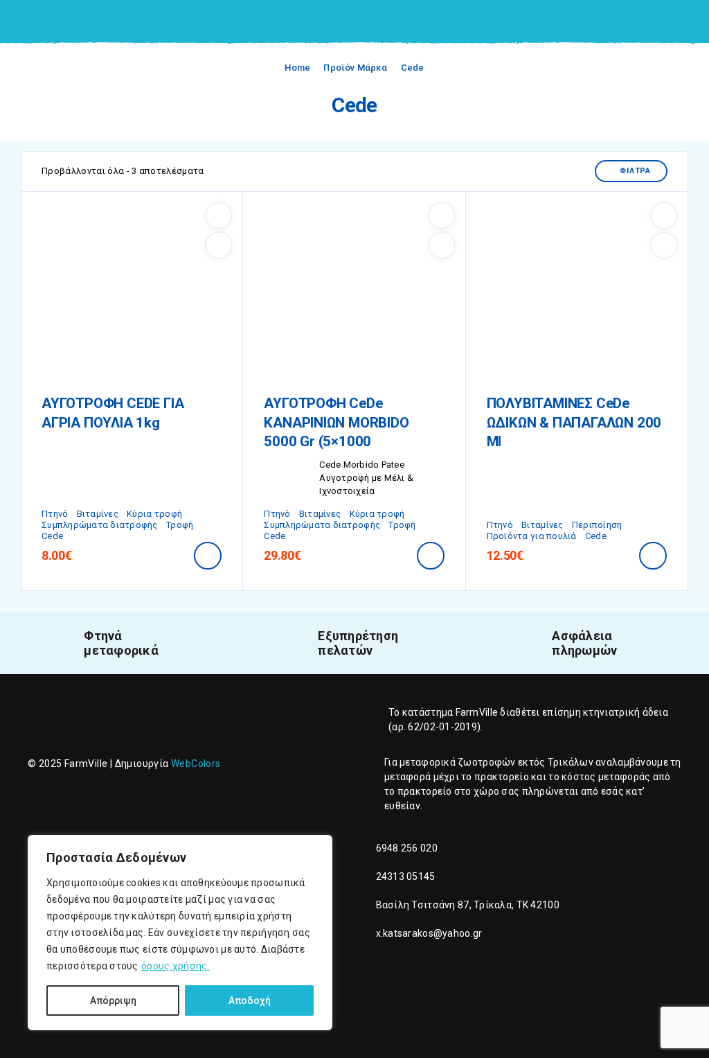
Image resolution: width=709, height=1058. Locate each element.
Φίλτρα (635, 170)
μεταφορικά (428, 762)
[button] (208, 556)
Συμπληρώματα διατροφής (100, 525)
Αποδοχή (249, 1000)
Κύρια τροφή (154, 514)
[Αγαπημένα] (219, 215)
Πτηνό (55, 514)
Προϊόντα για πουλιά (532, 536)
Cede (52, 536)
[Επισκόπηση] (219, 245)
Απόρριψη (113, 1000)
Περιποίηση (597, 525)
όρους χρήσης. (175, 965)
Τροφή (179, 525)
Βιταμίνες (97, 514)
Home (297, 67)
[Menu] (30, 21)
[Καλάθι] (688, 21)
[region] (180, 932)
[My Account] (666, 22)
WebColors (196, 763)
